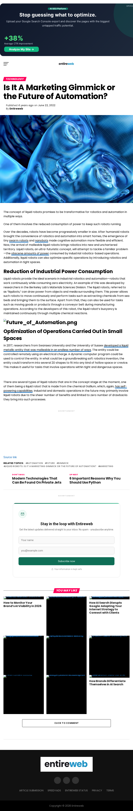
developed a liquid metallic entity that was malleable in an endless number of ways (65, 347)
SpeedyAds (54, 790)
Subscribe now (66, 561)
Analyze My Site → (21, 49)
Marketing (106, 466)
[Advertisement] (66, 428)
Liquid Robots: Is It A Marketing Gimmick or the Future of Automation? (50, 466)
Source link (10, 457)
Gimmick (63, 463)
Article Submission (31, 790)
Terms (110, 790)
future (50, 463)
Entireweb (16, 108)
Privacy (97, 790)
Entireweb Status (76, 790)
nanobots (41, 240)
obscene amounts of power (30, 253)
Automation (35, 463)
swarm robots (18, 240)
